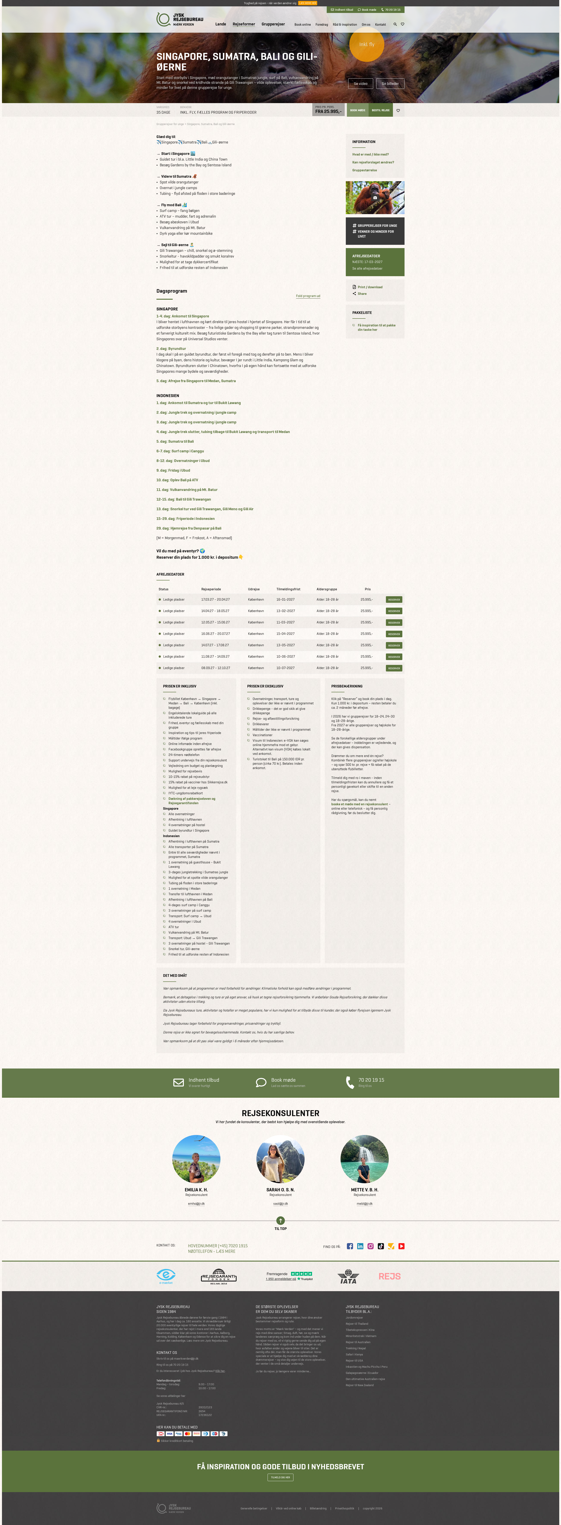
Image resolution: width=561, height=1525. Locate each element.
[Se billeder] (375, 197)
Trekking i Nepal (356, 1348)
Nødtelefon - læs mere (211, 1251)
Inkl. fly (367, 44)
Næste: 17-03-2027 (367, 262)
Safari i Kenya (354, 1354)
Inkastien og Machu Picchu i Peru (366, 1367)
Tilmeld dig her (280, 1477)
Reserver (394, 599)
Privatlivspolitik (344, 1508)
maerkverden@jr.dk (186, 1358)
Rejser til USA (354, 1360)
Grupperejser (273, 24)
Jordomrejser (354, 1317)
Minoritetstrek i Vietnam (361, 1336)
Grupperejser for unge (377, 225)
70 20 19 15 (392, 10)
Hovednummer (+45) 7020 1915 (218, 1246)
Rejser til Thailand (357, 1324)
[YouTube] (401, 1246)
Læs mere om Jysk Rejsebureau (207, 1340)
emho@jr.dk (196, 1203)
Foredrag (322, 24)
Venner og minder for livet (376, 234)
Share (362, 294)
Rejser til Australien (358, 1342)
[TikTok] (381, 1246)
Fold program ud (308, 296)
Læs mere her (307, 3)
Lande (220, 24)
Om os (366, 24)
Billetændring (318, 1508)
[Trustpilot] (391, 1246)
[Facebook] (350, 1246)
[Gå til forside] (179, 19)
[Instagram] (370, 1246)
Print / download (370, 287)
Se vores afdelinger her (170, 1396)
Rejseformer (244, 24)
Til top (281, 1228)
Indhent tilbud (344, 10)
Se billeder (390, 83)
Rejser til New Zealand (360, 1385)
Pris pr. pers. (324, 106)
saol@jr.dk (280, 1203)
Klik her (220, 1371)
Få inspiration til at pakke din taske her (377, 327)
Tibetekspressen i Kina (360, 1330)
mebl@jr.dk (365, 1203)
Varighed (162, 107)
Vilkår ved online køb (288, 1508)
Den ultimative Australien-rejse (365, 1379)
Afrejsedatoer (366, 256)
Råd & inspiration (345, 24)
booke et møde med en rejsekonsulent (359, 804)
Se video (360, 83)
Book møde (369, 10)
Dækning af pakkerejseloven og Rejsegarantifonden (192, 801)
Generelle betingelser (254, 1508)
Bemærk (186, 107)
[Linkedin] (360, 1246)
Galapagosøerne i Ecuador (362, 1373)
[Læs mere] (196, 1159)
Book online (303, 24)
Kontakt (380, 24)
